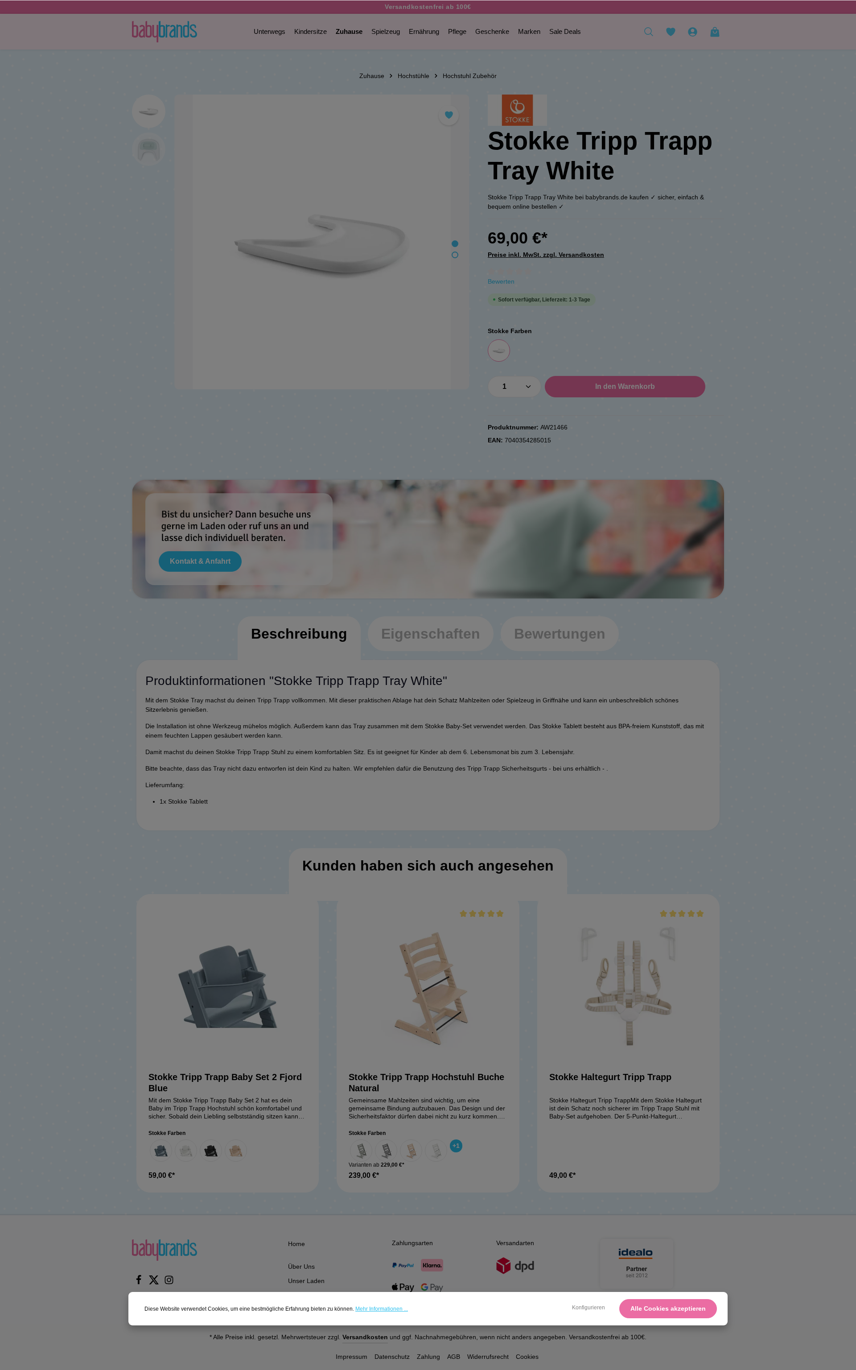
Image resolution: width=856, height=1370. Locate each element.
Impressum (351, 1356)
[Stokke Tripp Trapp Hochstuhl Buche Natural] (428, 985)
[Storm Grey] (386, 1150)
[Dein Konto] (692, 32)
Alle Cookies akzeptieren (668, 1308)
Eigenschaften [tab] (430, 634)
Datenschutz (392, 1356)
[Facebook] (139, 1282)
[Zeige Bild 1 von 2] (455, 243)
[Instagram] (169, 1282)
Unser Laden (306, 1280)
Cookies (527, 1356)
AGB (453, 1356)
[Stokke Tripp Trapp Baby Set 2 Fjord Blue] (227, 985)
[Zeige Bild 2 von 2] (455, 255)
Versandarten (515, 1242)
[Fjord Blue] (161, 1150)
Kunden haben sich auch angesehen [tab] (428, 866)
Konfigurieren (588, 1307)
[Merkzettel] (670, 32)
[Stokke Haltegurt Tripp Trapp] (628, 985)
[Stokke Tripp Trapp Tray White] (321, 242)
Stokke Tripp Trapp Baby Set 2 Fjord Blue (225, 1082)
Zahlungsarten (412, 1242)
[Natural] (236, 1150)
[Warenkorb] (714, 32)
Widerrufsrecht (488, 1356)
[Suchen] (649, 32)
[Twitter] (154, 1282)
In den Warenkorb (625, 386)
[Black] (211, 1150)
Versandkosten (365, 1337)
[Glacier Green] (361, 1150)
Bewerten (501, 281)
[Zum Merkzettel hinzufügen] (449, 115)
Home (296, 1243)
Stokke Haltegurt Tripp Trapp (610, 1077)
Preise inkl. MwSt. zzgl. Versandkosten (546, 254)
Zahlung (428, 1356)
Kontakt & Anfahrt (200, 561)
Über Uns (301, 1266)
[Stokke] (517, 110)
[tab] (299, 642)
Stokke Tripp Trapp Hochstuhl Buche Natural (426, 1082)
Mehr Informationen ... (381, 1309)
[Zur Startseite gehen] (164, 31)
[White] (499, 350)
